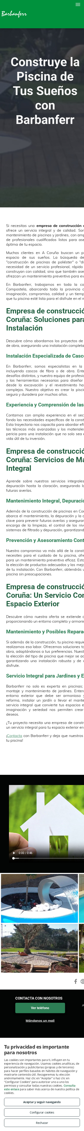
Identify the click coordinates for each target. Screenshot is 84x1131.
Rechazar (42, 1123)
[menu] (78, 4)
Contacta (14, 735)
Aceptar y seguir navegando (42, 1102)
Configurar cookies (42, 1112)
